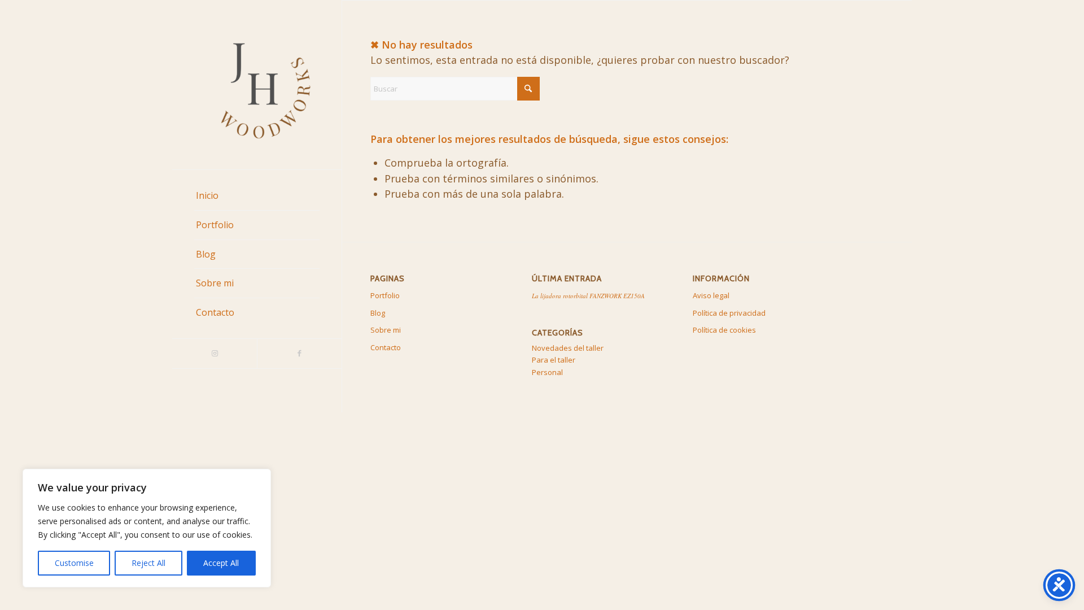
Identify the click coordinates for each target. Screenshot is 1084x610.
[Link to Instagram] (214, 353)
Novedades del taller (568, 348)
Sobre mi (385, 330)
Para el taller (553, 360)
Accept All (221, 562)
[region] (147, 528)
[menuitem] (257, 196)
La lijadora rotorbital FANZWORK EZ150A (588, 295)
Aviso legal (711, 295)
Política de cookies (724, 330)
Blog (377, 313)
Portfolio (385, 295)
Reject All (148, 562)
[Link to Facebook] (299, 353)
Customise (74, 562)
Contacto (385, 347)
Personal (547, 372)
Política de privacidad (729, 313)
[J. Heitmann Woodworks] (257, 85)
